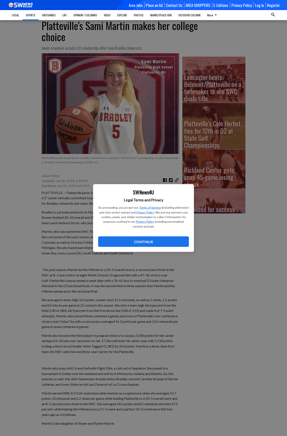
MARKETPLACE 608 (161, 15)
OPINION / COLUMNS (85, 15)
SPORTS (30, 15)
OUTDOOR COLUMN (189, 15)
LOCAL (15, 15)
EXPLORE (122, 15)
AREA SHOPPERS (198, 5)
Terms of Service (150, 207)
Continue (143, 242)
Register (273, 5)
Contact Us (174, 5)
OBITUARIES (49, 15)
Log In (259, 5)
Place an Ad (154, 5)
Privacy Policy (145, 212)
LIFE (64, 15)
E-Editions (220, 5)
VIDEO (107, 15)
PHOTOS (139, 15)
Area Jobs (136, 5)
